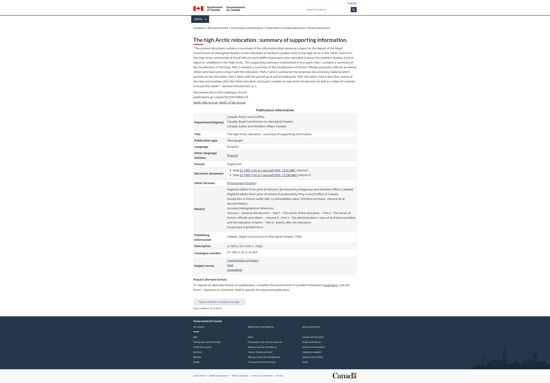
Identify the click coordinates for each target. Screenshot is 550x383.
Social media (199, 375)
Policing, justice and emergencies (264, 357)
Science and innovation (313, 347)
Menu (198, 19)
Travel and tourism (202, 347)
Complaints (234, 270)
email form (330, 285)
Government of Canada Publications (285, 27)
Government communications (247, 27)
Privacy (279, 375)
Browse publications (319, 27)
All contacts (198, 326)
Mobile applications (218, 375)
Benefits (197, 357)
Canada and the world (313, 337)
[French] (232, 155)
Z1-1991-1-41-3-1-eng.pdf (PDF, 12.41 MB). (268, 170)
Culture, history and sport (260, 352)
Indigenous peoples (311, 352)
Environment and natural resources (265, 342)
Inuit (230, 265)
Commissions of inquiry (243, 260)
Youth (305, 362)
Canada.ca (199, 27)
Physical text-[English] (241, 183)
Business (197, 352)
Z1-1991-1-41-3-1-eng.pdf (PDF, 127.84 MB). (268, 175)
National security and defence (262, 347)
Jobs (195, 337)
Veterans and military (312, 357)
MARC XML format (205, 102)
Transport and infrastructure (262, 362)
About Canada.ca (240, 375)
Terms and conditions (262, 375)
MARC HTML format (232, 102)
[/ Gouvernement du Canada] (219, 9)
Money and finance (311, 342)
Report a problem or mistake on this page (219, 301)
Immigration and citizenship (207, 342)
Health (196, 362)
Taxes (250, 337)
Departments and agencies (261, 326)
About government (218, 27)
